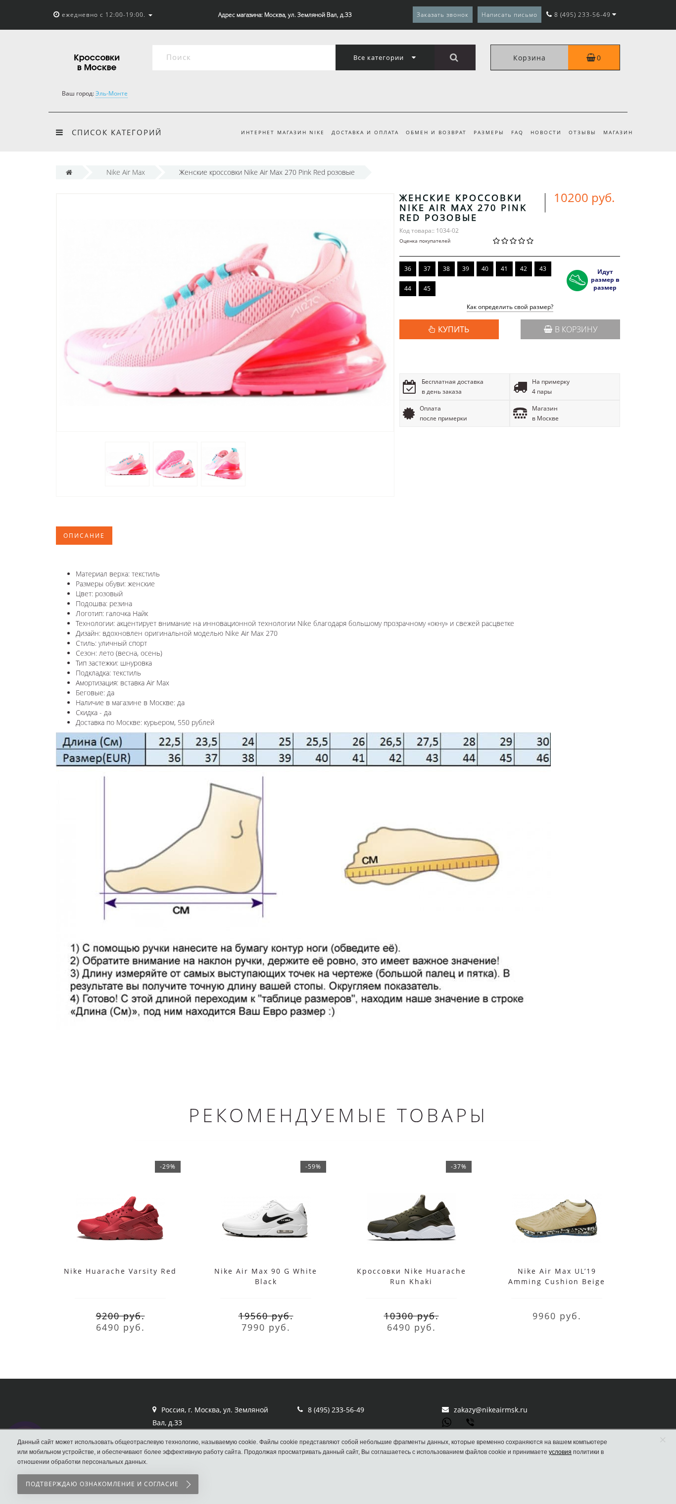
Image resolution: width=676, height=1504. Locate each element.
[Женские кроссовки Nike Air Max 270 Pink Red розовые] (127, 463)
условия (560, 1452)
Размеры (489, 132)
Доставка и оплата (365, 132)
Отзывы (582, 132)
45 (427, 288)
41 (504, 268)
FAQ (517, 132)
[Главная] (69, 172)
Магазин (618, 132)
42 (523, 268)
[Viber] (471, 1423)
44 (407, 288)
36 (407, 268)
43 (542, 268)
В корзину (576, 329)
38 (446, 268)
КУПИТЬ (453, 329)
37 (427, 268)
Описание (84, 535)
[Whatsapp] (447, 1421)
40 (485, 268)
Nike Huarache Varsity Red (120, 1271)
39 (465, 268)
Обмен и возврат (436, 132)
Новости (546, 132)
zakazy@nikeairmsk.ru (491, 1409)
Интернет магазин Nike (283, 132)
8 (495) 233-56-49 (336, 1409)
